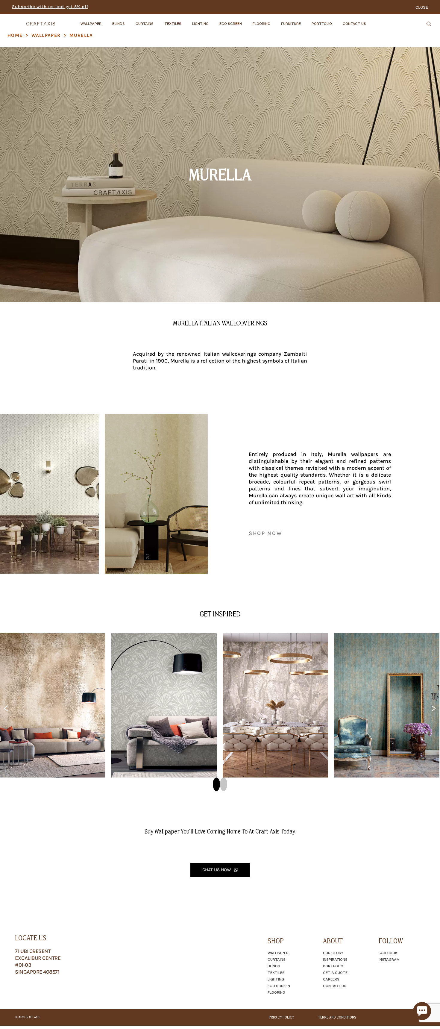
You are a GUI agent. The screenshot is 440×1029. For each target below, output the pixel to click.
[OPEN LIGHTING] (213, 20)
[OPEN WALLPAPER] (106, 20)
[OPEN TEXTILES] (186, 20)
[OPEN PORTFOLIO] (337, 20)
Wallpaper (46, 35)
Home (14, 35)
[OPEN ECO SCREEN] (247, 20)
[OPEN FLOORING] (275, 20)
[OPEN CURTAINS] (158, 20)
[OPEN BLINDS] (129, 20)
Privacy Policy (281, 1017)
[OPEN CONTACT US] (371, 20)
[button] (216, 784)
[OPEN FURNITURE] (305, 20)
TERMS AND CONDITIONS (337, 1017)
